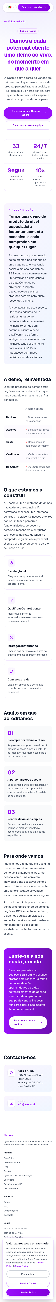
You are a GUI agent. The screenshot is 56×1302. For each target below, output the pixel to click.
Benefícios (9, 1158)
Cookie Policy (21, 1266)
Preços (7, 1171)
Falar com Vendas (32, 7)
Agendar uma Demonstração (18, 1175)
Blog (6, 1206)
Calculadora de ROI (13, 1184)
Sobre (7, 1202)
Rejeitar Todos (28, 1283)
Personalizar (28, 1274)
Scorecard (9, 1179)
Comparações (11, 1210)
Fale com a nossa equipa (28, 125)
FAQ (6, 1166)
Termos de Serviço (13, 1233)
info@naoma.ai (26, 1104)
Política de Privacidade (15, 1228)
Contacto (8, 1215)
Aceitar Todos (28, 1292)
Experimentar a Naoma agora (26, 113)
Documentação (11, 1188)
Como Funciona (12, 1162)
